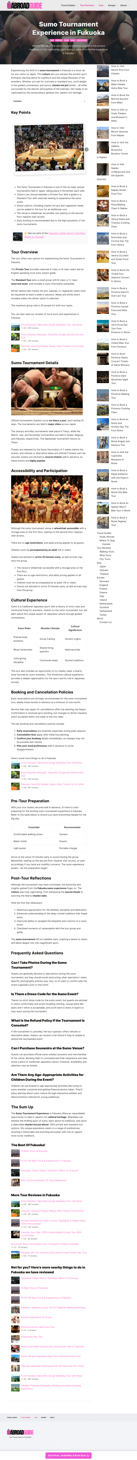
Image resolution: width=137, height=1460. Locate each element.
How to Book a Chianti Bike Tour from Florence (120, 343)
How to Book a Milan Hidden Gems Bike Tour (119, 84)
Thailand (104, 574)
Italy (102, 596)
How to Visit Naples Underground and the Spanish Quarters (113, 172)
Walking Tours (107, 551)
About (123, 5)
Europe (111, 5)
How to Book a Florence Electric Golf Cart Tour (120, 292)
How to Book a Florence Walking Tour (120, 394)
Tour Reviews (87, 5)
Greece (103, 592)
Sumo (73, 40)
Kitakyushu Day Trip (31, 1336)
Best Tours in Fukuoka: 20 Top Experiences (43, 1180)
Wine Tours (105, 555)
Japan (66, 40)
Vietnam (104, 570)
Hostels (106, 544)
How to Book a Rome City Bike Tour (119, 492)
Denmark (104, 581)
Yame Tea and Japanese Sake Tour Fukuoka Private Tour (51, 1356)
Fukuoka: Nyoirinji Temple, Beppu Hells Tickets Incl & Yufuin (52, 346)
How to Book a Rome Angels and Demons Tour (120, 441)
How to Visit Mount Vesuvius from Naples (119, 132)
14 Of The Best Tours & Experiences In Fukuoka (46, 1160)
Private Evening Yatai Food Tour (38, 1327)
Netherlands (106, 603)
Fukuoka (59, 40)
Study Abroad (107, 536)
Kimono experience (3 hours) (36, 1317)
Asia (101, 5)
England (104, 585)
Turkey (103, 614)
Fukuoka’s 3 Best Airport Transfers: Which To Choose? (49, 1170)
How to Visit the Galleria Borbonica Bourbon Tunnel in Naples (112, 150)
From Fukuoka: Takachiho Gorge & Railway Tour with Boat (51, 324)
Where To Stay (107, 540)
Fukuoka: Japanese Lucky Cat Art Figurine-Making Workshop (53, 1307)
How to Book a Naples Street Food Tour (119, 190)
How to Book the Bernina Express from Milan (120, 99)
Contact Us (106, 622)
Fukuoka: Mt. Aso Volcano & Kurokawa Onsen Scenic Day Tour (54, 1252)
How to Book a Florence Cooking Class (120, 408)
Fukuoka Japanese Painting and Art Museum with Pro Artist (52, 1366)
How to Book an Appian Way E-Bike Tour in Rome (120, 507)
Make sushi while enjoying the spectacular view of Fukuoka (52, 1346)
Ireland (103, 600)
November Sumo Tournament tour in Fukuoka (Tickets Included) (45, 1244)
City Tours (105, 559)
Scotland (104, 607)
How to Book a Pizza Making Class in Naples (119, 205)
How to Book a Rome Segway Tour (119, 521)
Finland (103, 588)
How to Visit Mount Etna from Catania (120, 70)
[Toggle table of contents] (84, 101)
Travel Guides (68, 5)
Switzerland (106, 611)
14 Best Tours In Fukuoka (34, 1151)
